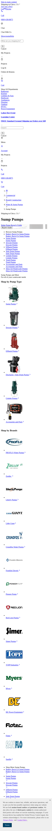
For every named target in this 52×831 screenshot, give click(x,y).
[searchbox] (12, 41)
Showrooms (5, 36)
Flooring (4, 102)
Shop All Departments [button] (9, 89)
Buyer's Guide (7, 228)
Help (12, 36)
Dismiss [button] (7, 825)
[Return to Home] (7, 191)
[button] (50, 800)
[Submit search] (2, 46)
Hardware (5, 98)
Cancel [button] (3, 49)
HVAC (3, 107)
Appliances (5, 100)
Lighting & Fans (7, 96)
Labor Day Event (8, 113)
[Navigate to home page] (2, 39)
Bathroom (5, 91)
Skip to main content (9, 2)
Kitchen (4, 94)
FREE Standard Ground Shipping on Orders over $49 (23, 121)
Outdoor (4, 104)
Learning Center (8, 117)
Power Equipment (8, 109)
